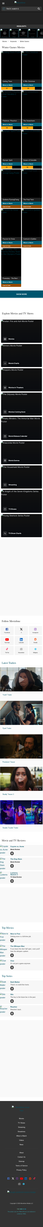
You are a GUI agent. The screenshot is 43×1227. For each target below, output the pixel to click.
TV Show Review (16, 877)
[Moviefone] (21, 3)
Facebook (7, 632)
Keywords (13, 41)
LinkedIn (21, 642)
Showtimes (21, 1131)
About (21, 1153)
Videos (21, 1140)
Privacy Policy (21, 1170)
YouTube (7, 642)
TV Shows (21, 1123)
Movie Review (15, 849)
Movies (4, 41)
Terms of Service (21, 1166)
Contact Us (21, 1157)
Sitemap (21, 1161)
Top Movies (8, 927)
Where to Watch (8, 85)
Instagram (35, 632)
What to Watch (21, 1136)
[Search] (39, 8)
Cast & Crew (6, 206)
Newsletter (21, 652)
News (21, 1144)
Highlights (21, 26)
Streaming (21, 1127)
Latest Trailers (9, 663)
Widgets (35, 652)
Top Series (7, 976)
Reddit (35, 642)
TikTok (7, 652)
